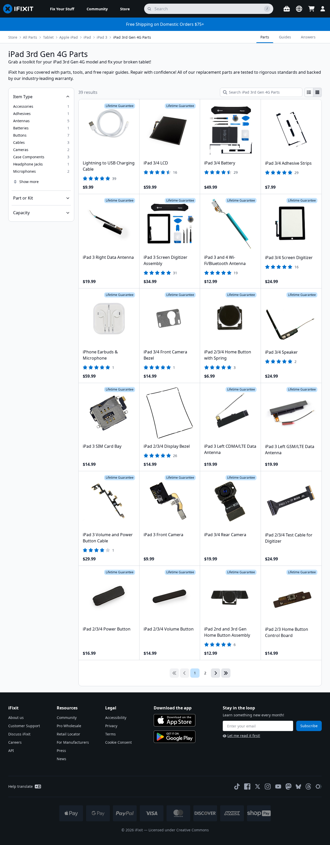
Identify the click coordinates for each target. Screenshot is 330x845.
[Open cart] (311, 9)
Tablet (48, 37)
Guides (285, 37)
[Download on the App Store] (174, 720)
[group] (313, 92)
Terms (110, 734)
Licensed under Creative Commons (178, 829)
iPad (87, 37)
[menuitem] (62, 9)
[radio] (308, 92)
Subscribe (309, 725)
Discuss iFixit (19, 734)
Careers (15, 742)
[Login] (323, 9)
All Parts (30, 37)
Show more (29, 181)
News (61, 758)
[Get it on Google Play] (174, 737)
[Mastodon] (288, 786)
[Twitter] (257, 786)
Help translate (20, 786)
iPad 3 (102, 37)
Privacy (111, 725)
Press (61, 750)
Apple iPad (68, 37)
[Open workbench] (287, 9)
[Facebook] (247, 786)
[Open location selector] (299, 9)
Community (67, 717)
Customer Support (24, 725)
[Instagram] (268, 786)
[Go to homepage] (20, 8)
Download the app (173, 708)
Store (12, 37)
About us (16, 717)
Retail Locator (68, 734)
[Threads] (308, 786)
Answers (308, 37)
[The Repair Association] (319, 786)
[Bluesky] (298, 786)
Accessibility (115, 717)
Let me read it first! (243, 735)
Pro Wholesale (69, 725)
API (11, 750)
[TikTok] (237, 786)
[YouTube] (278, 786)
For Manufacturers (73, 742)
